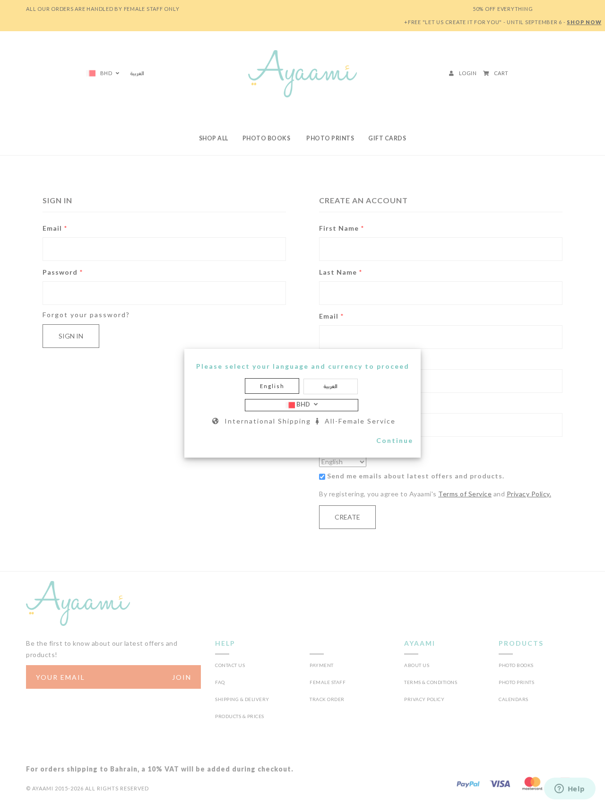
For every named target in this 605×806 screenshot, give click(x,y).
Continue (394, 440)
